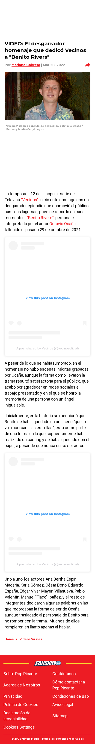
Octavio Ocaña (62, 223)
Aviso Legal (62, 704)
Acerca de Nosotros (21, 685)
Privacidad (12, 696)
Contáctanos (64, 673)
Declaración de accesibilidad (16, 715)
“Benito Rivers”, (40, 217)
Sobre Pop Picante (20, 673)
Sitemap (60, 715)
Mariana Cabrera (26, 65)
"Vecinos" (29, 199)
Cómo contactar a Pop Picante (68, 685)
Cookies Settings (19, 727)
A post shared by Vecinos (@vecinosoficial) (47, 348)
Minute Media (30, 738)
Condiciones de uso (70, 696)
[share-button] (87, 65)
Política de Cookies (20, 704)
